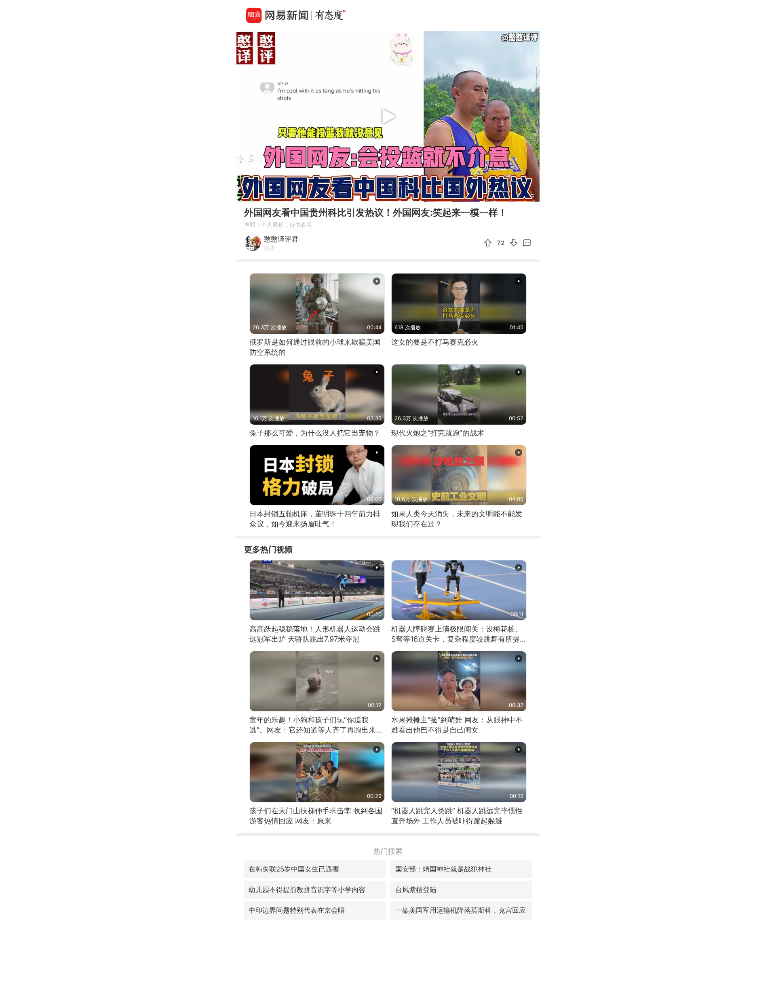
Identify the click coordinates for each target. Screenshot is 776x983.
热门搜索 (388, 851)
